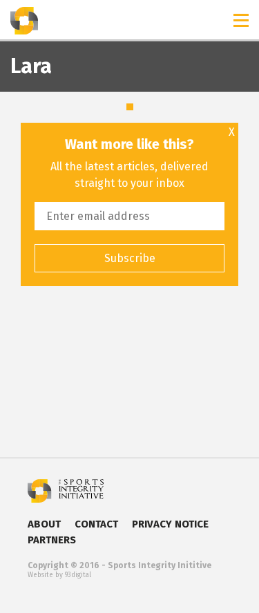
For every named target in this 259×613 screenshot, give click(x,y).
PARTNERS (52, 540)
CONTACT (96, 524)
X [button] (232, 132)
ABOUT (44, 524)
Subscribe (129, 258)
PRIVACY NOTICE (170, 524)
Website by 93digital (59, 575)
